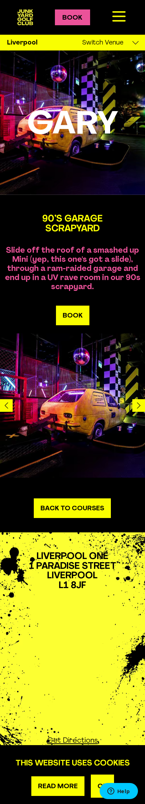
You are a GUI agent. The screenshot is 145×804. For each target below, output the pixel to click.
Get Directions (72, 740)
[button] (6, 405)
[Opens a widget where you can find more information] (118, 791)
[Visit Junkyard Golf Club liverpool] (25, 17)
